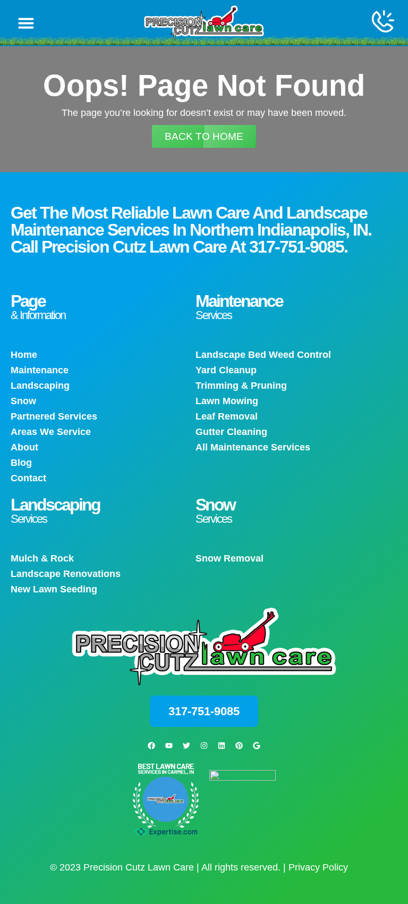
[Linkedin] (221, 745)
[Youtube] (169, 745)
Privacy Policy (318, 867)
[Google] (256, 745)
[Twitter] (186, 745)
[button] (26, 23)
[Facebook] (151, 745)
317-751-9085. (298, 246)
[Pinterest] (239, 745)
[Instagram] (204, 745)
